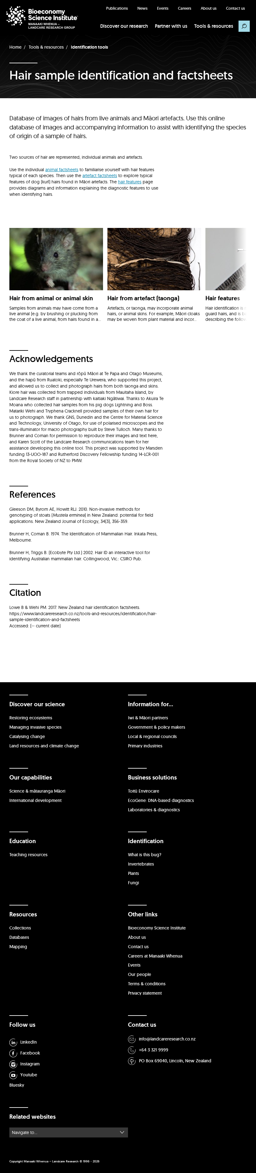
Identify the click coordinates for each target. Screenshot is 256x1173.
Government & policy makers (156, 727)
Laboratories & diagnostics (154, 810)
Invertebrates (141, 864)
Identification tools (89, 47)
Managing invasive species (35, 727)
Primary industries (145, 746)
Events (163, 8)
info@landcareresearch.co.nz (167, 1039)
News (142, 8)
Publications (117, 8)
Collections (20, 928)
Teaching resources (28, 854)
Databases (19, 937)
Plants (133, 873)
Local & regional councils (152, 736)
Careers (184, 8)
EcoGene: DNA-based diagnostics (161, 800)
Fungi (133, 883)
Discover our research (124, 26)
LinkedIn (28, 1042)
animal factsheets (61, 169)
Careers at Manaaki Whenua (155, 956)
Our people (139, 974)
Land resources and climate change (44, 746)
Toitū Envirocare (143, 791)
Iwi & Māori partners (148, 718)
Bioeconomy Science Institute (157, 928)
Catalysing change (27, 736)
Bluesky (16, 1085)
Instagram (30, 1064)
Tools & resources (213, 26)
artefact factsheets (99, 175)
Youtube (28, 1075)
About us (209, 8)
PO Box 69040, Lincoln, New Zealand (175, 1061)
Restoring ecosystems (30, 718)
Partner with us (171, 26)
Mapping (18, 946)
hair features (129, 182)
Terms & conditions (146, 984)
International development (35, 800)
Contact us (235, 8)
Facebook (30, 1053)
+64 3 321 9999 (153, 1050)
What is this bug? (144, 854)
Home (15, 47)
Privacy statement (145, 993)
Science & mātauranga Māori (37, 791)
